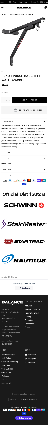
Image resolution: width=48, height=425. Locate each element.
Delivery (5, 158)
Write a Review (25, 288)
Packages (5, 376)
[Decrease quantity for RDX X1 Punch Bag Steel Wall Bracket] (3, 100)
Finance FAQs (30, 324)
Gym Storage (6, 372)
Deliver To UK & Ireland (38, 2)
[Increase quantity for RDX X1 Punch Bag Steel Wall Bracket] (9, 100)
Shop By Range (7, 369)
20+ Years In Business (16, 2)
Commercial (5, 383)
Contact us (29, 320)
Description (7, 121)
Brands (4, 380)
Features (5, 153)
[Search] (41, 8)
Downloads (7, 169)
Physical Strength (8, 354)
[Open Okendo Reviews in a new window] (8, 277)
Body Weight (6, 358)
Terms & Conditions (32, 309)
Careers (28, 327)
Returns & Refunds (32, 313)
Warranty (6, 164)
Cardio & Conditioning (9, 362)
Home (4, 15)
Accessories (6, 365)
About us (28, 306)
